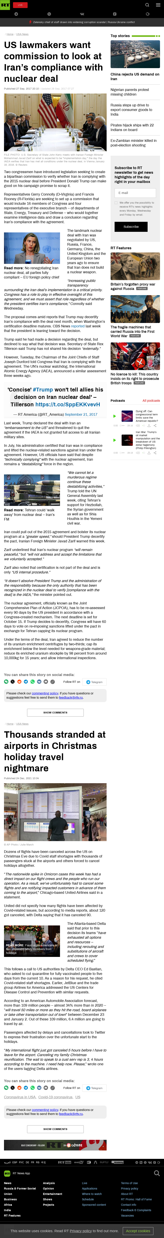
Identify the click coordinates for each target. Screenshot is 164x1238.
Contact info (128, 1204)
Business (10, 1199)
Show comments (55, 712)
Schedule (88, 1199)
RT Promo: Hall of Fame (136, 1199)
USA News (22, 34)
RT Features (121, 248)
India (7, 1210)
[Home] (5, 5)
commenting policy (45, 693)
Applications (89, 1188)
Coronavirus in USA (20, 1097)
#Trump (43, 390)
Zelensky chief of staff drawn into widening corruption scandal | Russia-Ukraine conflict (84, 22)
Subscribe (131, 227)
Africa (8, 1204)
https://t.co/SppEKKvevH (67, 405)
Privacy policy (129, 1188)
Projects (48, 1204)
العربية (7, 1162)
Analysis (49, 1183)
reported (78, 326)
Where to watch (92, 1194)
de (27, 1162)
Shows (47, 1199)
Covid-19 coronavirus (55, 1097)
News (7, 1183)
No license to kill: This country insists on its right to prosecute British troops (135, 378)
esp (14, 1162)
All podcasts (151, 400)
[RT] (64, 1162)
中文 (43, 1162)
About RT (127, 1194)
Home (10, 34)
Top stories (120, 36)
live (20, 5)
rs (37, 1162)
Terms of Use (129, 1183)
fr (32, 1162)
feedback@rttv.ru (71, 697)
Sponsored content (94, 1204)
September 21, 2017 (81, 415)
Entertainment (52, 1194)
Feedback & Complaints (136, 1210)
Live (84, 1183)
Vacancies (127, 1215)
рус (21, 1162)
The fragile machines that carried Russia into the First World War (132, 331)
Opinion (48, 1188)
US (77, 1097)
